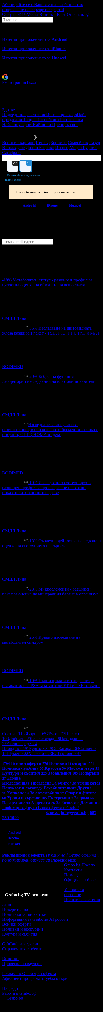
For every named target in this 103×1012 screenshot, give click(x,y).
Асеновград (22, 743)
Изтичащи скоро (61, 114)
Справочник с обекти (22, 949)
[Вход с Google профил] (51, 77)
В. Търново (66, 753)
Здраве (8, 109)
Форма (53, 812)
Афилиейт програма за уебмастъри (35, 978)
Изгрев (61, 147)
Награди (10, 988)
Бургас (40, 748)
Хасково (40, 753)
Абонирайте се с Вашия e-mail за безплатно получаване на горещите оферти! (42, 7)
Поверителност (16, 909)
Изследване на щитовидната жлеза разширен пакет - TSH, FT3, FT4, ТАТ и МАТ (51, 330)
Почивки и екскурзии (22, 929)
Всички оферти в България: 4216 (33, 758)
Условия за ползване (74, 892)
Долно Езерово (40, 147)
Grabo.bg (15, 998)
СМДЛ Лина (14, 318)
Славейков (78, 142)
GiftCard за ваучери (20, 944)
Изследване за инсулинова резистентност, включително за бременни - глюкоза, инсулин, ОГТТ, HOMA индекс (51, 429)
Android (29, 205)
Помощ (71, 875)
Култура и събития (19, 934)
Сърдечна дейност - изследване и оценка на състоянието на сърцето (51, 543)
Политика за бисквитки (24, 914)
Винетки (10, 958)
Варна (38, 733)
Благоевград (45, 738)
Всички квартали (18, 142)
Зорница (59, 142)
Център (43, 142)
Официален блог (80, 879)
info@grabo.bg (75, 812)
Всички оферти (16, 924)
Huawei (75, 205)
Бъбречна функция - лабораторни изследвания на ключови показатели (49, 379)
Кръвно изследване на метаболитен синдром (41, 640)
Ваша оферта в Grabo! (58, 807)
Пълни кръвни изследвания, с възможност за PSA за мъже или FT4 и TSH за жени (51, 683)
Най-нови (42, 124)
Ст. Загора (65, 748)
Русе (57, 733)
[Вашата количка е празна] (2, 25)
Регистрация (14, 82)
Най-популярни (17, 124)
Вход (31, 82)
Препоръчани (65, 124)
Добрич (20, 738)
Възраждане (13, 147)
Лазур (94, 142)
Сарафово (11, 152)
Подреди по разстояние (24, 114)
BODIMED (12, 366)
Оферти (14, 14)
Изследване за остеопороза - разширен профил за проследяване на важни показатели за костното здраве (46, 487)
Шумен (17, 753)
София (14, 733)
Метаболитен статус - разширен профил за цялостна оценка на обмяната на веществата (47, 282)
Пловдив (15, 748)
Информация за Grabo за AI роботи (35, 919)
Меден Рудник (83, 147)
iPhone (52, 205)
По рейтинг (49, 119)
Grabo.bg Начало (79, 865)
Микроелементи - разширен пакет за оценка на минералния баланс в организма (50, 591)
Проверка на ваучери (22, 963)
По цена (30, 119)
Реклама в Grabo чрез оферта (29, 973)
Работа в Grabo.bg (19, 993)
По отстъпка (71, 119)
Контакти (73, 870)
